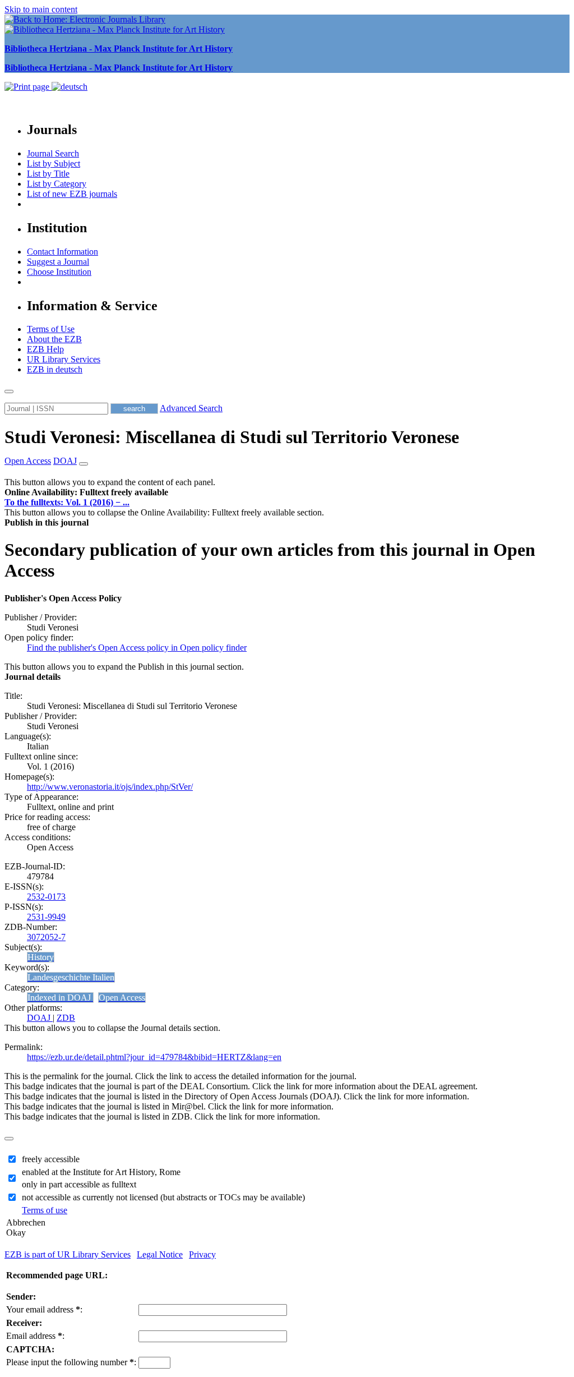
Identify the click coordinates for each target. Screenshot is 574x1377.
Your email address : (44, 1309)
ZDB (66, 1018)
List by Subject (53, 163)
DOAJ (40, 1018)
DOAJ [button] (65, 461)
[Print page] (28, 86)
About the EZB (54, 339)
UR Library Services (63, 359)
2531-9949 (46, 917)
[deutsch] (69, 86)
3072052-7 (46, 937)
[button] (86, 492)
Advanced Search (191, 408)
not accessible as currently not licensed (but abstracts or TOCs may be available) (163, 1197)
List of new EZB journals (72, 194)
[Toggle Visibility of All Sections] (83, 464)
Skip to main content (40, 9)
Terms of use (44, 1210)
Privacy (202, 1254)
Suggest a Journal (58, 261)
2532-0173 (46, 896)
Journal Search (53, 153)
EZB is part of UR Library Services (67, 1254)
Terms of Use (51, 329)
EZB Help (45, 349)
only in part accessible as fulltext (79, 1184)
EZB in (54, 369)
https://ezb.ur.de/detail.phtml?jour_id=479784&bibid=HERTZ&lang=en (154, 1057)
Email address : (35, 1336)
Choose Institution (59, 272)
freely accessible (51, 1159)
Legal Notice (160, 1254)
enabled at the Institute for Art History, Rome (101, 1172)
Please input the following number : (71, 1362)
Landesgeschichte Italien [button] (70, 977)
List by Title (48, 173)
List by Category (56, 183)
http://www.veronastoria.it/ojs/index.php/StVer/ (110, 786)
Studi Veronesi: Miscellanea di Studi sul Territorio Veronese (231, 437)
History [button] (40, 957)
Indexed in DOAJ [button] (60, 997)
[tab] (287, 492)
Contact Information (62, 251)
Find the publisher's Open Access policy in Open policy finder (137, 647)
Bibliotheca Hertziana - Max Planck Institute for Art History (118, 48)
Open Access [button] (27, 461)
